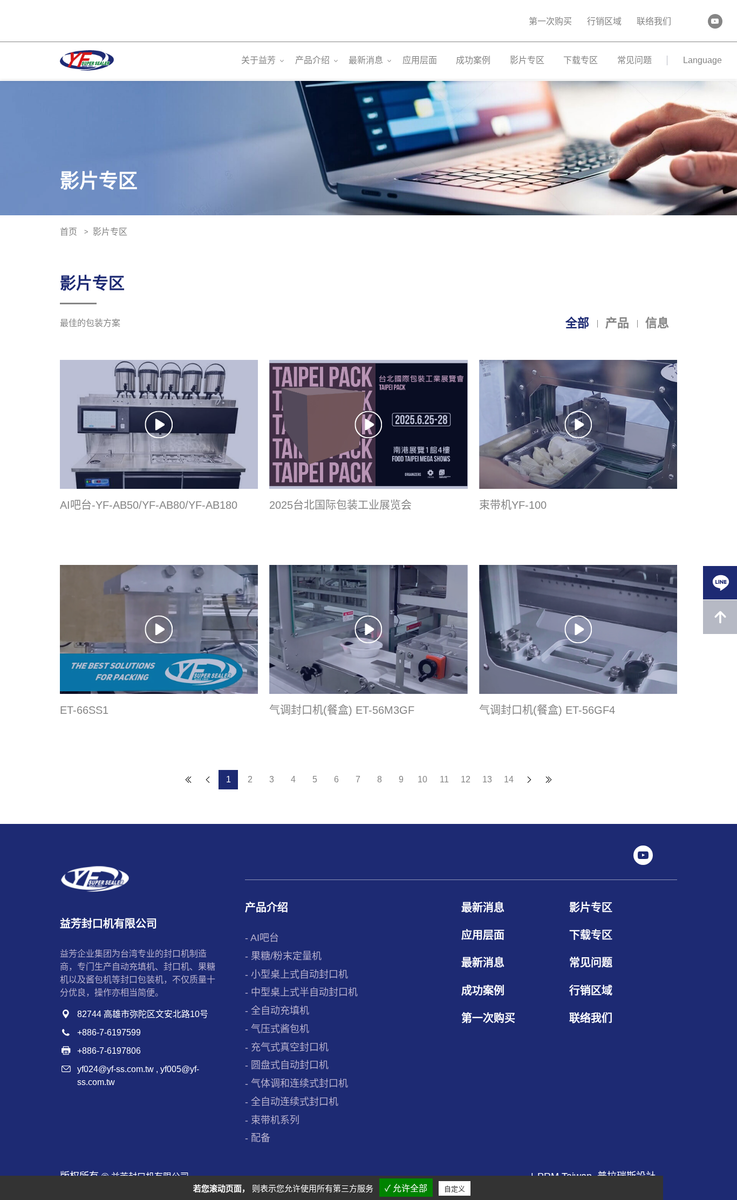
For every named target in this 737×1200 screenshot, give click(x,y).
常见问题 (634, 60)
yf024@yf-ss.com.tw (115, 1069)
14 (509, 779)
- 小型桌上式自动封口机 (296, 974)
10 (422, 779)
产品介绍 (312, 60)
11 (444, 779)
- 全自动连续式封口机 (291, 1101)
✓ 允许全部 (406, 1188)
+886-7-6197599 (109, 1032)
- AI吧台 (262, 937)
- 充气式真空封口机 (287, 1047)
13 (487, 779)
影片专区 (527, 60)
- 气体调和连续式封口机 (296, 1083)
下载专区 (580, 60)
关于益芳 (258, 60)
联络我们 (654, 21)
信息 (657, 323)
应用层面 (419, 60)
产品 (617, 323)
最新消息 (366, 60)
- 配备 (257, 1138)
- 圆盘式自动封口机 (287, 1065)
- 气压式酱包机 (277, 1029)
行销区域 (604, 21)
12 (465, 779)
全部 (577, 323)
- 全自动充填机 (277, 1010)
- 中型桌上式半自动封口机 (301, 992)
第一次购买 (550, 21)
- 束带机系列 (272, 1120)
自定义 (454, 1189)
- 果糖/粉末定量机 (283, 956)
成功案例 (473, 60)
